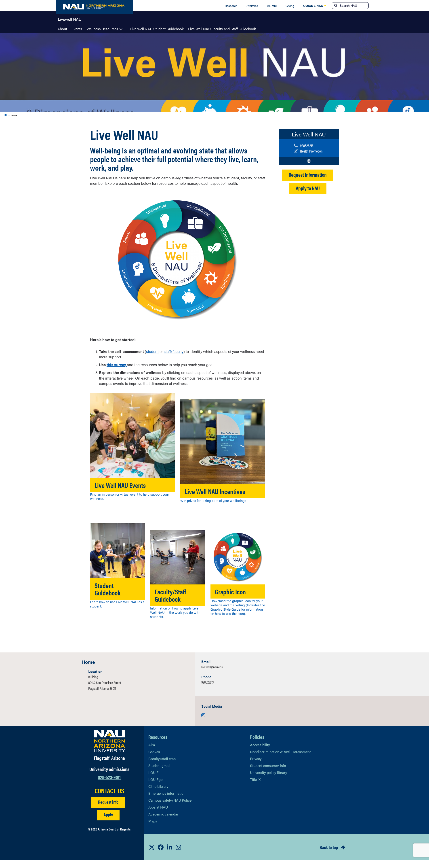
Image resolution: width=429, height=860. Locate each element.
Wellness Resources (102, 28)
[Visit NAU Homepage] (109, 741)
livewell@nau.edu (212, 666)
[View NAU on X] (151, 847)
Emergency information (166, 793)
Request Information (308, 174)
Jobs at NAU (158, 807)
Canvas (154, 752)
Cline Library (158, 786)
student (152, 351)
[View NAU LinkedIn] (169, 847)
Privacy (256, 758)
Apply (108, 814)
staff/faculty (173, 351)
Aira (151, 745)
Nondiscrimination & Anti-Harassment (280, 752)
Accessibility (260, 745)
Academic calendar (163, 814)
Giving (290, 5)
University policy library (268, 772)
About (62, 28)
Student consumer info (268, 765)
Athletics (252, 5)
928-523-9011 (109, 776)
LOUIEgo (155, 779)
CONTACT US (109, 790)
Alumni (272, 5)
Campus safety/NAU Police (169, 800)
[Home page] (94, 7)
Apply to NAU (308, 188)
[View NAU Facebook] (160, 847)
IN (5, 115)
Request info (108, 801)
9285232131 (207, 682)
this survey (116, 364)
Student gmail (159, 765)
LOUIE (153, 772)
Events (77, 28)
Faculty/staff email (162, 758)
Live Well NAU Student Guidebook (157, 28)
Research (231, 5)
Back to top (329, 847)
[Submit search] (335, 5)
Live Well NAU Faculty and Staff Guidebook (222, 28)
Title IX (255, 779)
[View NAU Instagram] (178, 847)
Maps (152, 821)
